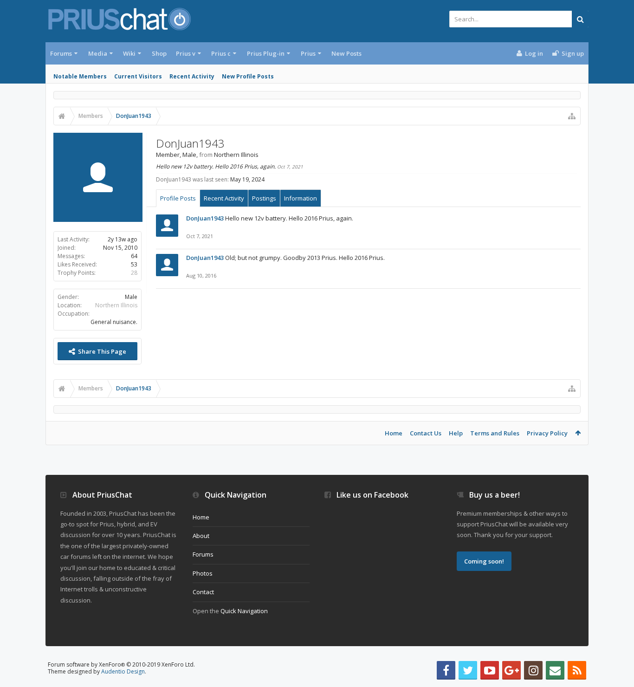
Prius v (185, 53)
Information (300, 198)
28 (134, 273)
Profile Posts (178, 198)
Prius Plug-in (266, 53)
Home (393, 433)
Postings (264, 198)
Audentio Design (123, 671)
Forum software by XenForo (121, 664)
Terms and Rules (494, 433)
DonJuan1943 (205, 218)
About (201, 535)
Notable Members (80, 76)
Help (456, 433)
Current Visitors (138, 76)
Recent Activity (191, 76)
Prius (308, 53)
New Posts (346, 53)
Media (97, 53)
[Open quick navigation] (571, 116)
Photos (203, 573)
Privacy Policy (547, 433)
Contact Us (425, 433)
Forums (61, 53)
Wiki (129, 53)
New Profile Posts (248, 76)
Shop (159, 53)
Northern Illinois (116, 305)
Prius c (221, 53)
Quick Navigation (244, 611)
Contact (203, 592)
